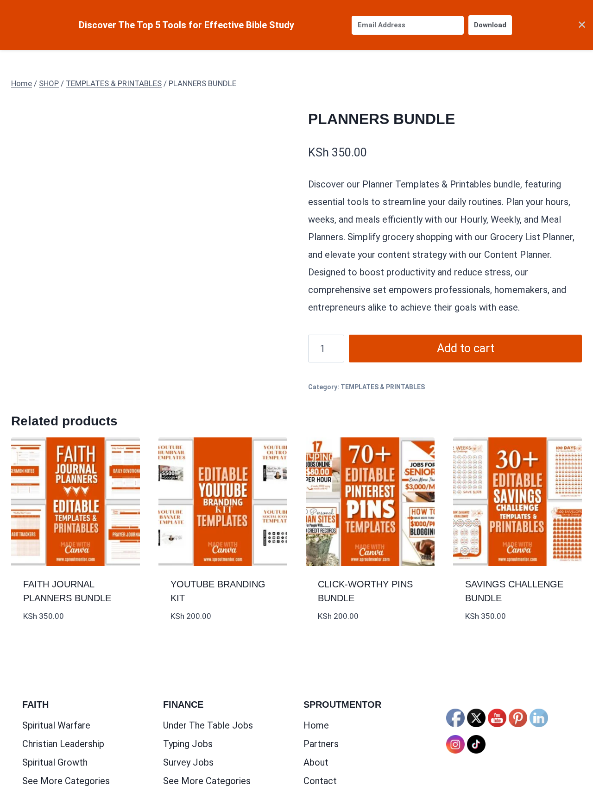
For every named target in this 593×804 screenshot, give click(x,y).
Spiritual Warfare (56, 725)
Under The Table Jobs (208, 725)
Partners (321, 743)
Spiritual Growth (55, 762)
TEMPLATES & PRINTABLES (383, 387)
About (315, 762)
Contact (320, 780)
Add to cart (465, 348)
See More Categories (66, 780)
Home (316, 725)
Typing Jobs (188, 743)
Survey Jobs (188, 762)
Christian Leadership (63, 743)
